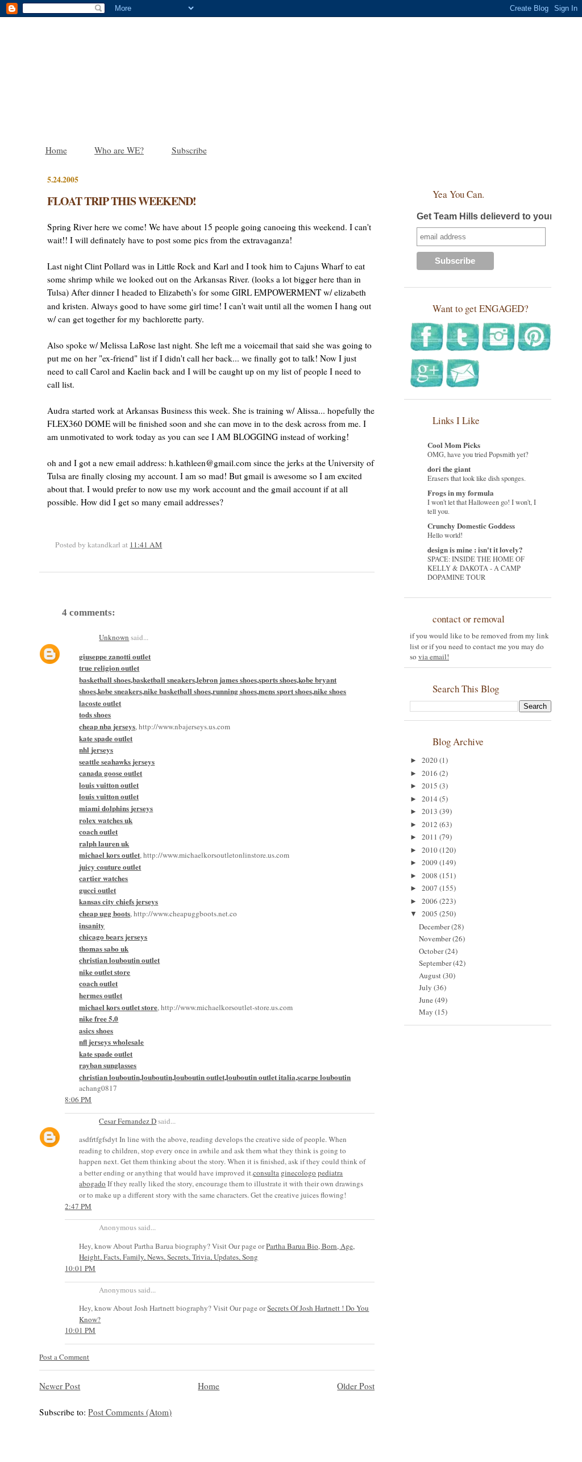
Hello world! (445, 534)
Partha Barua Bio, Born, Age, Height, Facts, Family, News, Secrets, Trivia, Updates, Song (217, 1251)
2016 (430, 773)
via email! (433, 656)
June (427, 1000)
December (435, 926)
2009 (430, 862)
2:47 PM (78, 1206)
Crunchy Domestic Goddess (471, 525)
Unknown (114, 637)
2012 (430, 824)
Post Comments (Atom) (130, 1412)
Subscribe (189, 150)
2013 (430, 811)
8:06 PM (78, 1099)
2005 (430, 913)
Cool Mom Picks (453, 444)
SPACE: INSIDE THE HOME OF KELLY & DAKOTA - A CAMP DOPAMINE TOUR (476, 568)
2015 (430, 785)
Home (56, 150)
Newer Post (59, 1386)
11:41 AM (146, 544)
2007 (430, 888)
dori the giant (449, 468)
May (427, 1012)
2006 (430, 901)
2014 (430, 799)
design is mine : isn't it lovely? (475, 549)
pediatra (330, 1173)
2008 (430, 875)
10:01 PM (80, 1268)
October (432, 951)
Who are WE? (119, 150)
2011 (430, 837)
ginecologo (298, 1173)
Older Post (356, 1386)
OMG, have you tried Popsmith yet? (478, 454)
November (435, 938)
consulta (266, 1173)
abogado (92, 1183)
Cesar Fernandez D (127, 1121)
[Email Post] (165, 544)
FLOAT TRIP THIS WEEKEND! (121, 201)
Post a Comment (64, 1357)
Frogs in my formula (460, 492)
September (436, 963)
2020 (430, 760)
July (426, 987)
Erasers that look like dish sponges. (476, 478)
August (431, 975)
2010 (430, 850)
